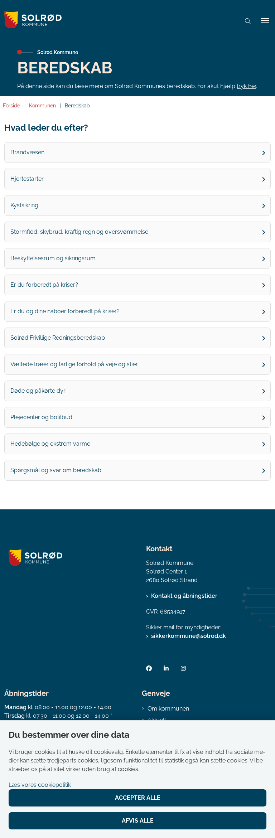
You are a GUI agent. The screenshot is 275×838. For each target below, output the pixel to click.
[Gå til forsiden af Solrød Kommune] (114, 21)
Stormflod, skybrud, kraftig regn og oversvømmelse (79, 231)
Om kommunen (168, 708)
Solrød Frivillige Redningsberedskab (57, 337)
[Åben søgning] (247, 21)
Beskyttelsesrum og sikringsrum (53, 258)
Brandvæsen (27, 152)
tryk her (246, 86)
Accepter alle (137, 797)
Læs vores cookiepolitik (40, 784)
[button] (268, 21)
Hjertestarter (27, 178)
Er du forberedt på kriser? (44, 284)
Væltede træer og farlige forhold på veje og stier (74, 364)
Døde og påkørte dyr (38, 390)
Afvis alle (138, 820)
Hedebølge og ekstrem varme (50, 443)
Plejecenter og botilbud (41, 417)
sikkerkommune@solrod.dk (188, 636)
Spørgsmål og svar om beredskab (55, 470)
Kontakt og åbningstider (184, 595)
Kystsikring (24, 205)
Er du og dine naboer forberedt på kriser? (65, 311)
